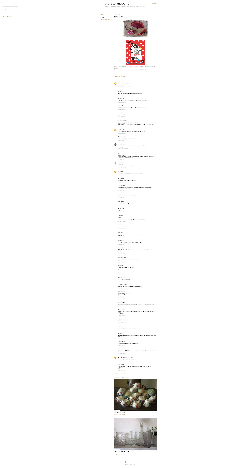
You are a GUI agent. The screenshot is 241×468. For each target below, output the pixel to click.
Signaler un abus (7, 16)
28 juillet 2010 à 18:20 (122, 87)
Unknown (120, 129)
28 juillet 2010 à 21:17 (122, 109)
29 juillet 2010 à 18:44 (122, 288)
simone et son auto (122, 348)
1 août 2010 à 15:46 (121, 353)
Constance (120, 136)
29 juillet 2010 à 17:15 (121, 244)
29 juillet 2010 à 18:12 (122, 262)
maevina (120, 178)
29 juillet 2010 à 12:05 (122, 212)
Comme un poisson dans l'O (124, 357)
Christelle (120, 302)
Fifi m (119, 105)
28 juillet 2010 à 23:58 (122, 149)
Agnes (119, 247)
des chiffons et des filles (105, 19)
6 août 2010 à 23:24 (121, 370)
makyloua (120, 309)
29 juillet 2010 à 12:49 (122, 221)
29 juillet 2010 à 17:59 (122, 253)
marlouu (120, 333)
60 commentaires (121, 414)
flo (118, 153)
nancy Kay (120, 194)
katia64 (119, 326)
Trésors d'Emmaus (121, 452)
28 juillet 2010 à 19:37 (122, 95)
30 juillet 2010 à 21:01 (122, 329)
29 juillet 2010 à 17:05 (122, 237)
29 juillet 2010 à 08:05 (122, 167)
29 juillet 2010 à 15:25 (122, 228)
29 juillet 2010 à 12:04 (122, 204)
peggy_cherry (121, 257)
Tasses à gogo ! (120, 412)
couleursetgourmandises (123, 83)
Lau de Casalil (121, 185)
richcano (133, 464)
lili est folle (120, 277)
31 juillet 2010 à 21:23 (121, 345)
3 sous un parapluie (117, 3)
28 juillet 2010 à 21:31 (122, 116)
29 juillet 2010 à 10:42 (122, 174)
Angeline (120, 163)
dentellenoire (121, 225)
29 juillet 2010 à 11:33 (121, 197)
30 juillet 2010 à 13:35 (122, 305)
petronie (120, 240)
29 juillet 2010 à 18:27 (122, 273)
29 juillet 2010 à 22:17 (122, 298)
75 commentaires (121, 454)
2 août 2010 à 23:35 (121, 360)
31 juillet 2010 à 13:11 (121, 338)
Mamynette (120, 341)
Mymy (119, 215)
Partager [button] (102, 14)
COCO (119, 171)
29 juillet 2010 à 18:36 (122, 280)
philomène (120, 232)
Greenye (120, 364)
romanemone (121, 120)
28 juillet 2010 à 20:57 (122, 102)
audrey (119, 201)
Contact (120, 144)
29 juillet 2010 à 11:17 (121, 182)
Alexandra (120, 91)
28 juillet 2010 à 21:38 (122, 126)
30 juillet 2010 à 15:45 (122, 322)
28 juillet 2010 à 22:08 (122, 133)
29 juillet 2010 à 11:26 (121, 190)
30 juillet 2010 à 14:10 (122, 315)
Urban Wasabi (121, 319)
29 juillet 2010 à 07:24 (122, 159)
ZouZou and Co (121, 284)
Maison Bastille (121, 113)
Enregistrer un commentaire (120, 373)
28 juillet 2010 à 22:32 (122, 140)
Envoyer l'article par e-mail (123, 74)
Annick (119, 265)
